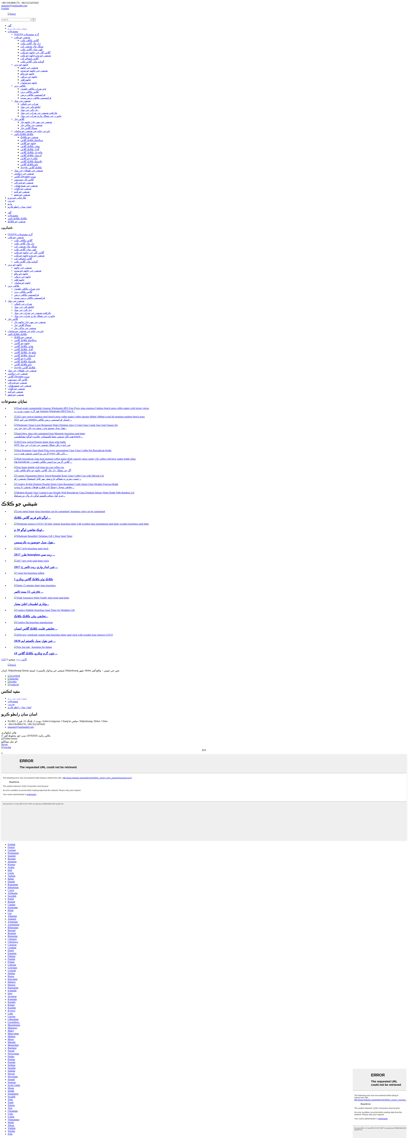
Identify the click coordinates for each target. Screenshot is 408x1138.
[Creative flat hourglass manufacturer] (33, 622)
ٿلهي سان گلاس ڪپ (31, 49)
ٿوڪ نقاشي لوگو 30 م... (29, 530)
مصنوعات (13, 31)
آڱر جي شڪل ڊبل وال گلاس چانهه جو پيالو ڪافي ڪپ (42, 470)
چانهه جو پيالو (27, 73)
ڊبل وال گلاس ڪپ (30, 43)
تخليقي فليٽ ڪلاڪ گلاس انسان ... (36, 628)
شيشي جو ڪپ (22, 37)
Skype (4, 744)
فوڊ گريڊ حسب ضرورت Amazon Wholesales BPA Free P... (44, 411)
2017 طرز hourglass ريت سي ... (34, 554)
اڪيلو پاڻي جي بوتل (30, 107)
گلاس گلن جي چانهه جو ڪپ (35, 52)
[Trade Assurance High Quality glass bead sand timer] (41, 597)
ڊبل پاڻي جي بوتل (29, 110)
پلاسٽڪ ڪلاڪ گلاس (31, 161)
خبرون (11, 200)
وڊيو (10, 203)
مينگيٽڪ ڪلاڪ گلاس (31, 140)
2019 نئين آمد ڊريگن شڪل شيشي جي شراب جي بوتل (42, 445)
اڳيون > (23, 659)
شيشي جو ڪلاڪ (29, 137)
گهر (9, 25)
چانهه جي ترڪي (28, 76)
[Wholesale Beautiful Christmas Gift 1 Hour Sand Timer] (43, 536)
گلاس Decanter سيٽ (25, 176)
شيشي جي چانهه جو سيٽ (34, 70)
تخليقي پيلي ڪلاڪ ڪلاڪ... (31, 616)
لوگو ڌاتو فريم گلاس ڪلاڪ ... (32, 517)
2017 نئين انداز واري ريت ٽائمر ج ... (36, 567)
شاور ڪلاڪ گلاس (30, 146)
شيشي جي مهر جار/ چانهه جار (36, 122)
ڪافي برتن (20, 85)
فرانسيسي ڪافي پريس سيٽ (35, 98)
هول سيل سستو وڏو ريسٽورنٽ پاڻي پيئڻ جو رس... (40, 428)
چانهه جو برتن (21, 64)
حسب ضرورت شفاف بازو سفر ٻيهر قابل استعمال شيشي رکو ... (47, 478)
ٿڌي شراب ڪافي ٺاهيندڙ (33, 88)
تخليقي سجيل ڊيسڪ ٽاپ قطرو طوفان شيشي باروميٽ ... (44, 487)
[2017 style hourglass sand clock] (31, 548)
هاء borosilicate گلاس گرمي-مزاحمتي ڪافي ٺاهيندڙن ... (43, 462)
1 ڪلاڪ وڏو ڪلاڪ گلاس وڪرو (33, 579)
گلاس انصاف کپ (29, 58)
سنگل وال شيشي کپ (31, 46)
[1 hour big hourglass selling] (29, 573)
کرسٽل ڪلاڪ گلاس (31, 155)
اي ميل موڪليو (9, 741)
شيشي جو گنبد (21, 191)
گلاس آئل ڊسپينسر (24, 179)
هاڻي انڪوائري (8, 732)
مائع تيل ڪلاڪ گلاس (31, 152)
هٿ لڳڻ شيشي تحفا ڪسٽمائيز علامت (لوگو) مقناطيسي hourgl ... (48, 436)
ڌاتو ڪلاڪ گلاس (29, 164)
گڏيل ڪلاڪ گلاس (29, 149)
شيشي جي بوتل (22, 101)
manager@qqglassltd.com (21, 727)
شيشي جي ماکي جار (31, 125)
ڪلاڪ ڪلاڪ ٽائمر (23, 134)
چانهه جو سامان (28, 82)
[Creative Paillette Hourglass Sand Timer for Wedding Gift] (44, 610)
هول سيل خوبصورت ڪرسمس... (34, 542)
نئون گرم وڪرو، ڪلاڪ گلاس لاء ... (36, 653)
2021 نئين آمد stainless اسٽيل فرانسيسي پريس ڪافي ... (43, 419)
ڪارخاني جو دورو (17, 197)
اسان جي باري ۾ (17, 28)
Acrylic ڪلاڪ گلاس (31, 167)
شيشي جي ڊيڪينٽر (24, 173)
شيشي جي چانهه (29, 67)
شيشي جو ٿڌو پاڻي (23, 182)
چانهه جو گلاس (28, 143)
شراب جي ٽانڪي (29, 104)
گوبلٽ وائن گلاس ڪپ (32, 61)
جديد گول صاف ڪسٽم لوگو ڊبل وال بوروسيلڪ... (39, 495)
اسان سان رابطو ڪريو (19, 206)
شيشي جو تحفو (22, 194)
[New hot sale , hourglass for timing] (33, 647)
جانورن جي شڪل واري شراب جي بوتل (41, 116)
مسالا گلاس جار (28, 128)
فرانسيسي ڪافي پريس (32, 94)
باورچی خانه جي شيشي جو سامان (32, 131)
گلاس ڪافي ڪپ (29, 40)
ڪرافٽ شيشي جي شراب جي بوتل (38, 113)
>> (17, 659)
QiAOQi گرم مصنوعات (26, 34)
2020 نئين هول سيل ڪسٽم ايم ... (35, 641)
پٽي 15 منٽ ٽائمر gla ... (28, 591)
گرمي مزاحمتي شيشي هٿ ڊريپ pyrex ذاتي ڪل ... (41, 453)
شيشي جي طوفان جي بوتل (28, 170)
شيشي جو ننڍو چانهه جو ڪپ (35, 55)
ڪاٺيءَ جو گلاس (29, 158)
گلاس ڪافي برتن (29, 91)
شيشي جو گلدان (22, 188)
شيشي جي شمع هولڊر (26, 185)
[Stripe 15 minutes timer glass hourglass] (35, 585)
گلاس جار (19, 119)
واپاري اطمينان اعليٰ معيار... (31, 604)
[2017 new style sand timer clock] (31, 560)
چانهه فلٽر (25, 79)
